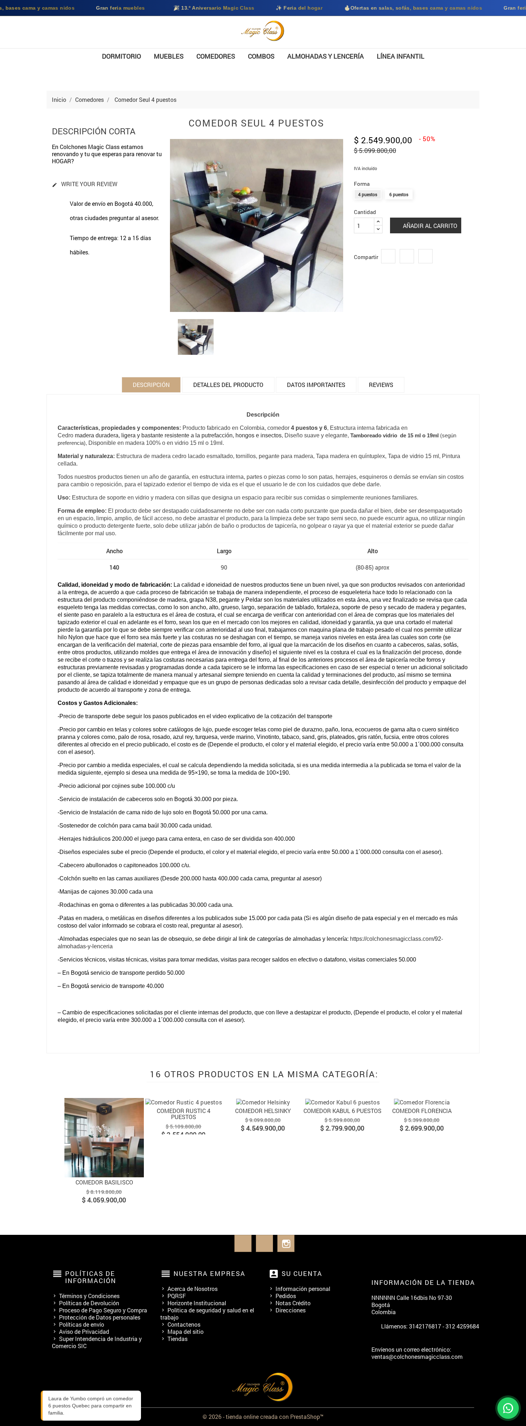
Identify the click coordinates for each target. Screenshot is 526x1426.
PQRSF (176, 1296)
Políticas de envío (81, 1324)
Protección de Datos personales (99, 1317)
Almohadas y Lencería (325, 56)
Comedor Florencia (345, 1110)
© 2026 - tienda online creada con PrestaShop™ (263, 1416)
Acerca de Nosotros (192, 1288)
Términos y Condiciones (89, 1296)
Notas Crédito (293, 1303)
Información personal (303, 1288)
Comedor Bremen (425, 1110)
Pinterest (425, 256)
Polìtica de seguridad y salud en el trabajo (207, 1313)
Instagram (286, 1243)
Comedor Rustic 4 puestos (107, 1114)
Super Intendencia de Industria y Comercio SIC (97, 1342)
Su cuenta (302, 1273)
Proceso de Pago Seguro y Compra (103, 1310)
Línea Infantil (400, 56)
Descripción (151, 384)
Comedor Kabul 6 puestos (266, 1110)
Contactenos (183, 1324)
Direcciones (291, 1310)
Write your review (84, 184)
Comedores (215, 56)
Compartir (388, 256)
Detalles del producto (228, 384)
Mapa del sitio (185, 1331)
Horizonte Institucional (196, 1303)
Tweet (407, 256)
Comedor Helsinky (187, 1110)
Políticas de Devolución (89, 1303)
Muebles (169, 56)
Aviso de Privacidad (84, 1331)
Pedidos (286, 1296)
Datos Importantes (316, 384)
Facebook (243, 1243)
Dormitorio (121, 56)
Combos (261, 56)
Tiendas (177, 1338)
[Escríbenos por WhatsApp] (508, 1408)
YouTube (264, 1243)
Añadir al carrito (429, 225)
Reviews (381, 384)
